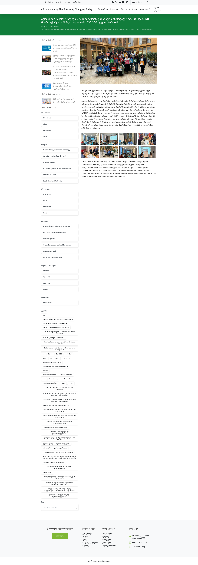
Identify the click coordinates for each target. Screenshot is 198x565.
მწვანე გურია (47, 472)
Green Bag (46, 283)
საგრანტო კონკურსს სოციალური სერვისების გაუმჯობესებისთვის (62, 86)
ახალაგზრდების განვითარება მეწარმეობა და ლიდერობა (59, 410)
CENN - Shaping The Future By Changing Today (66, 9)
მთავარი (44, 27)
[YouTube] (120, 2)
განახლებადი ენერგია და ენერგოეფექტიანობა (59, 433)
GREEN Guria (54, 358)
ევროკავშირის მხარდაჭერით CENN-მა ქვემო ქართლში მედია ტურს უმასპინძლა (64, 59)
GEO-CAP (68, 354)
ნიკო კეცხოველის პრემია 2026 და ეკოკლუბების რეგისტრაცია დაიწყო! (65, 48)
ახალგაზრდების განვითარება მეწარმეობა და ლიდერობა (59, 416)
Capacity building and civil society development (58, 319)
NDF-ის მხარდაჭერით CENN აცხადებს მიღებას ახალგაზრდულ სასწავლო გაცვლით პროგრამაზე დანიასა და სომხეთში (65, 72)
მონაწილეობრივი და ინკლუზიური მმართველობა (59, 467)
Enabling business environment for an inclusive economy (59, 343)
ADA (44, 315)
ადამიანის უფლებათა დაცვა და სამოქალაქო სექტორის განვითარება (60, 400)
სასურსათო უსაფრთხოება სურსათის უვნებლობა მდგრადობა (59, 483)
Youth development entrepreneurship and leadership (59, 388)
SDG (44, 379)
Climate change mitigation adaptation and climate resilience (59, 333)
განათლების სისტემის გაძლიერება (55, 428)
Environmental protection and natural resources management (59, 349)
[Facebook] (113, 2)
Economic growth (49, 162)
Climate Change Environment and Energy (56, 328)
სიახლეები (54, 27)
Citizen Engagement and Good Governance (57, 168)
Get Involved (47, 303)
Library (45, 289)
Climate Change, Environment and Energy (56, 150)
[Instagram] (127, 2)
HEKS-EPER (66, 358)
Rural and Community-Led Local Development (57, 375)
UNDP (63, 383)
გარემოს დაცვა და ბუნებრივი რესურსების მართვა (59, 439)
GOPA (44, 358)
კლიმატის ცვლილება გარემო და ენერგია (58, 452)
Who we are (47, 118)
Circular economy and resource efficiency (56, 323)
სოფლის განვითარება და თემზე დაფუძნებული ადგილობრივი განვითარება (59, 490)
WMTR (71, 383)
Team (45, 137)
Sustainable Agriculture (50, 383)
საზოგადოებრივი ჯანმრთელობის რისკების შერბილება (59, 477)
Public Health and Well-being (52, 181)
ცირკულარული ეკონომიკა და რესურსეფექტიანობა (59, 496)
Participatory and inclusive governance (55, 366)
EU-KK (50, 354)
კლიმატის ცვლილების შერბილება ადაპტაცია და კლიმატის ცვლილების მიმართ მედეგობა (59, 457)
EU (43, 354)
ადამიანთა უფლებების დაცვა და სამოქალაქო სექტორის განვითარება (59, 394)
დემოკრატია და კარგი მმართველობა (56, 444)
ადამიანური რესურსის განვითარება (56, 405)
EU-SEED (59, 354)
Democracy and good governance (53, 338)
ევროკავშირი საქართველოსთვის (55, 448)
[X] (116, 2)
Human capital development (52, 362)
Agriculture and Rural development (54, 156)
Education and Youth (49, 175)
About (45, 124)
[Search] (147, 2)
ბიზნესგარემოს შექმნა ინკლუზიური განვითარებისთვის (59, 422)
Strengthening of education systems (61, 379)
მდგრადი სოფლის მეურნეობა (53, 462)
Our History (47, 130)
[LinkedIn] (123, 2)
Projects (46, 271)
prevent (45, 371)
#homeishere (137, 2)
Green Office (47, 277)
